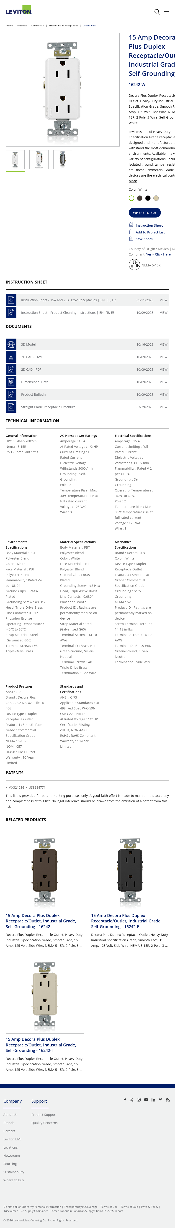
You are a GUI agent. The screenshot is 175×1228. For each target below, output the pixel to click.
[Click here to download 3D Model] (11, 344)
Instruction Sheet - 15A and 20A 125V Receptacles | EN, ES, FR (68, 300)
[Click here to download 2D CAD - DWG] (11, 357)
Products (22, 25)
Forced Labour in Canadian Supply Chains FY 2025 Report (87, 1211)
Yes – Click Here (158, 254)
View (163, 300)
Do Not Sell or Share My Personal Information (32, 1207)
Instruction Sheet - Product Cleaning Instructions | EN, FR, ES (68, 312)
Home (9, 25)
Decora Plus (89, 25)
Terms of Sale (129, 1207)
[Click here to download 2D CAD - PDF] (11, 369)
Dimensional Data (34, 382)
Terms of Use (109, 1207)
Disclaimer (11, 1211)
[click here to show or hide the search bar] (157, 12)
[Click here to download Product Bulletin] (11, 394)
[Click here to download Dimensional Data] (11, 382)
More (133, 181)
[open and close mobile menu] (167, 11)
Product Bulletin (33, 394)
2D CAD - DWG (32, 357)
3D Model (28, 344)
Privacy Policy (149, 1207)
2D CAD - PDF (31, 369)
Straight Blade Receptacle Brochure (48, 407)
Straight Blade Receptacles (63, 25)
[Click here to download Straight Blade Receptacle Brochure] (11, 407)
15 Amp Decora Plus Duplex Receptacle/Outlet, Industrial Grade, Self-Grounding (41, 921)
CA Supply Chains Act (34, 1211)
